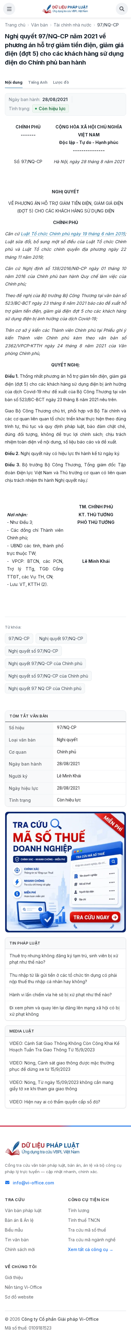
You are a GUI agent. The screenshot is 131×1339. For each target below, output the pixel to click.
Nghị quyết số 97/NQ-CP (33, 651)
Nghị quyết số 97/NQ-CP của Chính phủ (48, 675)
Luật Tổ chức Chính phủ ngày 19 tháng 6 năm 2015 (73, 233)
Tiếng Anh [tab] (38, 82)
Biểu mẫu (14, 1229)
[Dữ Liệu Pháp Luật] (43, 1148)
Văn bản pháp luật (23, 1210)
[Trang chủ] (65, 9)
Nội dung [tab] (14, 82)
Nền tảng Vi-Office (23, 1287)
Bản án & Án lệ (19, 1220)
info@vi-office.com (33, 1182)
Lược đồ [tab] (61, 82)
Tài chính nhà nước (72, 24)
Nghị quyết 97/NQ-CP (61, 638)
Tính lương (78, 1210)
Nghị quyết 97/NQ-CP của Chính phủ (45, 663)
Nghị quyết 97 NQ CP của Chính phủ (45, 688)
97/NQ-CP (19, 638)
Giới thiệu (14, 1277)
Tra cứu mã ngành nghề (91, 1239)
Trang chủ (15, 24)
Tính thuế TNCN (84, 1220)
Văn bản (39, 24)
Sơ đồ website (19, 1296)
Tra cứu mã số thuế (87, 1229)
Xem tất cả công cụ (88, 1249)
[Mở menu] (9, 9)
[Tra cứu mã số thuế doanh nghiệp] (65, 872)
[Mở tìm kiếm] (122, 9)
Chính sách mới (20, 1249)
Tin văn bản (17, 1239)
